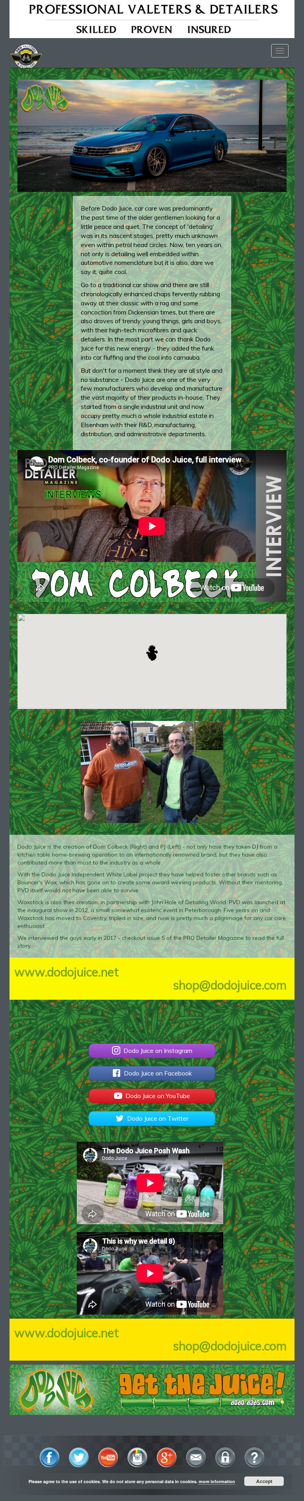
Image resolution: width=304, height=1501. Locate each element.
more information (217, 1481)
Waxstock (30, 902)
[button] (152, 653)
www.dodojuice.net (66, 972)
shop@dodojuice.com (230, 985)
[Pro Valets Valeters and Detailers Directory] (152, 18)
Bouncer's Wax (37, 882)
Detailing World (205, 902)
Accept (264, 1481)
